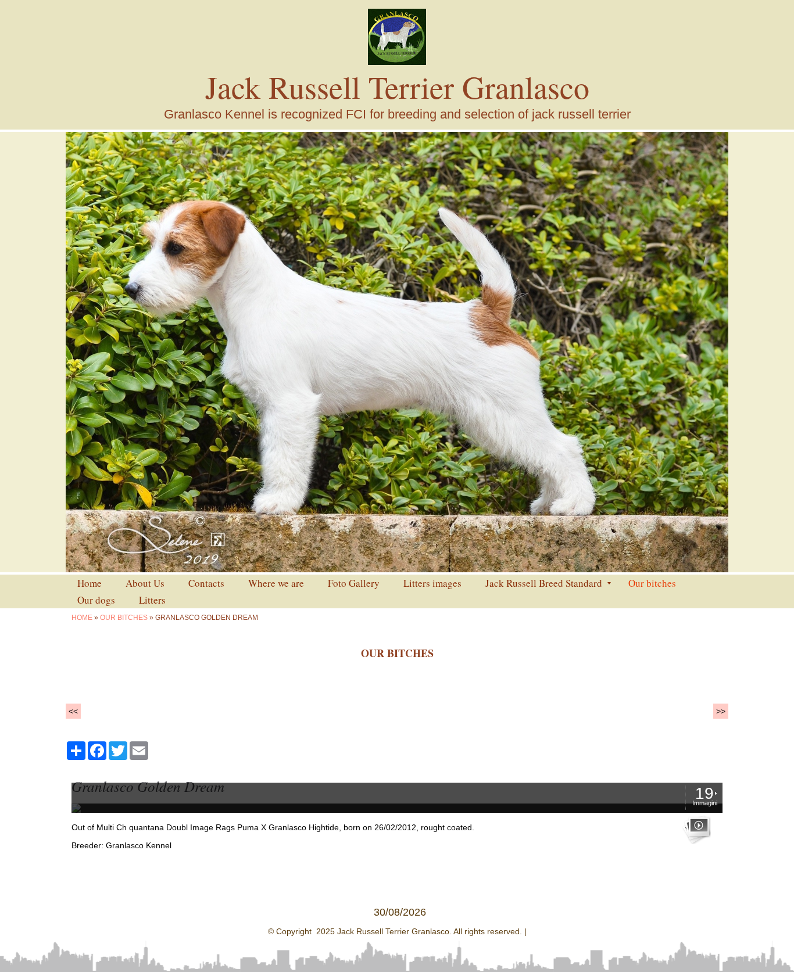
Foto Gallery (354, 583)
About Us (145, 583)
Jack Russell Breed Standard (543, 583)
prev (98, 352)
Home (89, 583)
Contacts (206, 583)
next (696, 352)
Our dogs (96, 600)
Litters (152, 600)
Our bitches (652, 583)
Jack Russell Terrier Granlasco (397, 86)
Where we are (276, 583)
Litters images (432, 583)
